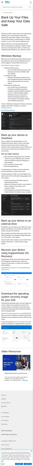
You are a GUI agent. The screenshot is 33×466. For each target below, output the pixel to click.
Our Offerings (5, 412)
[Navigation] (2, 2)
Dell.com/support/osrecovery (13, 313)
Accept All (28, 463)
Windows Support (8, 12)
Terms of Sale (5, 444)
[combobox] (16, 7)
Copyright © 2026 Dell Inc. (8, 441)
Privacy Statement (6, 448)
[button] (31, 2)
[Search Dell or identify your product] (30, 7)
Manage (3, 463)
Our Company (5, 416)
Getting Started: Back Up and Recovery (16, 373)
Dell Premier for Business (9, 434)
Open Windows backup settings (10, 65)
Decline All (19, 463)
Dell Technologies (6, 430)
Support (3, 399)
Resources (4, 424)
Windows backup (6, 107)
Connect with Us (6, 402)
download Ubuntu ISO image (23, 321)
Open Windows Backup (8, 110)
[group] (16, 369)
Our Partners (4, 420)
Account (3, 395)
